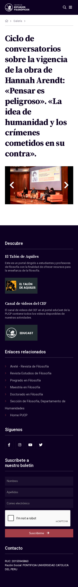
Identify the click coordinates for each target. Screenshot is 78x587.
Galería (17, 21)
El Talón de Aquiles (22, 256)
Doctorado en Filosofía (26, 394)
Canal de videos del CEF (25, 303)
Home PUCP (19, 415)
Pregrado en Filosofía (25, 380)
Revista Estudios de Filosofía (30, 373)
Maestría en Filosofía (25, 387)
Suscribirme (36, 533)
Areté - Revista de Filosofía (29, 366)
